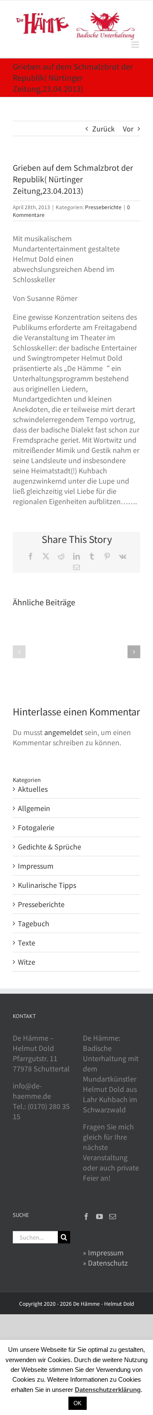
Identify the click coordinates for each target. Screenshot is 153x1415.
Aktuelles (33, 789)
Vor (128, 128)
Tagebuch (33, 923)
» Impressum (103, 1252)
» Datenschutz (105, 1262)
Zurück (103, 128)
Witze (26, 962)
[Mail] (112, 1216)
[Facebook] (86, 1216)
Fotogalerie (36, 827)
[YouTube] (99, 1216)
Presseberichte (103, 206)
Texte (26, 942)
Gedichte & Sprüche (49, 846)
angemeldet (63, 732)
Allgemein (34, 808)
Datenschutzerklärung (108, 1389)
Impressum (36, 866)
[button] (19, 651)
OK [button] (78, 1403)
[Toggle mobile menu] (135, 44)
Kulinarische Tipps (47, 885)
